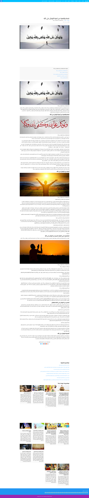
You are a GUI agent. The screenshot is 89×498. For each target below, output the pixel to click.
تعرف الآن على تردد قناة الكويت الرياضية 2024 (63, 377)
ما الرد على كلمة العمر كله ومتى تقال (64, 365)
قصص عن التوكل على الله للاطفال (62, 76)
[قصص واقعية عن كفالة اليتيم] (38, 426)
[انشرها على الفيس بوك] (40, 344)
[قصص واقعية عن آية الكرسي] (38, 447)
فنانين (79, 1)
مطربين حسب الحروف (51, 1)
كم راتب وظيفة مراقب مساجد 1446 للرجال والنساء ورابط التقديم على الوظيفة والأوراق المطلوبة (56, 379)
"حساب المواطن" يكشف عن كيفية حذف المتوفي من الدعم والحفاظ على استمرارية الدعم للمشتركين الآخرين (54, 371)
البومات (76, 1)
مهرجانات (72, 1)
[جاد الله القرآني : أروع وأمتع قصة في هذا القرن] (51, 467)
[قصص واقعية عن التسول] (26, 447)
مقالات (83, 1)
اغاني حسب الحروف (58, 1)
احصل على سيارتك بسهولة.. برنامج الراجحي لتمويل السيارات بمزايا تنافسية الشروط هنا (58, 373)
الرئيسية (68, 20)
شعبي (69, 1)
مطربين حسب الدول (44, 1)
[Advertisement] (44, 9)
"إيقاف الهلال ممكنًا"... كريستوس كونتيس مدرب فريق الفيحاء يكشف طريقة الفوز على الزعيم (56, 367)
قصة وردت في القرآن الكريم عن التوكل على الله (60, 74)
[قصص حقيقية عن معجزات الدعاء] (26, 426)
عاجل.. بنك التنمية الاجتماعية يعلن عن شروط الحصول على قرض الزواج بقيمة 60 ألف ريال (57, 375)
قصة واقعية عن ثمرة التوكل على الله (61, 70)
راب (62, 1)
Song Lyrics (45, 496)
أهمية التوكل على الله (64, 77)
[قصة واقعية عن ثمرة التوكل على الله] (44, 93)
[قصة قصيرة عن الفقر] (26, 388)
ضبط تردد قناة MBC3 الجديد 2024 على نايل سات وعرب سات (61, 369)
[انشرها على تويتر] (42, 344)
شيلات (65, 1)
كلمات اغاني (86, 1)
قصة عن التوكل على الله (63, 72)
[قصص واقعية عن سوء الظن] (38, 388)
